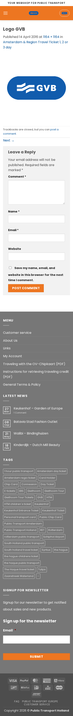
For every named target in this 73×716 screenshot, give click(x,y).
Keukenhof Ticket (53, 510)
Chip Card (11, 484)
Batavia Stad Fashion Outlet (36, 422)
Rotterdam (55, 530)
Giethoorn (34, 491)
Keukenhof (42, 504)
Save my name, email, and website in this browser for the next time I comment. (35, 274)
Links (7, 348)
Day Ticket (47, 484)
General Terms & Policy (22, 384)
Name (14, 211)
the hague (61, 550)
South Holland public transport (24, 543)
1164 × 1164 (51, 37)
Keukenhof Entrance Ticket (21, 510)
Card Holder (47, 477)
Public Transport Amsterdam (23, 523)
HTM (49, 497)
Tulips (42, 569)
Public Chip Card (50, 517)
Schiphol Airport (53, 536)
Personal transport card (20, 517)
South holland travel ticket (21, 550)
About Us (10, 340)
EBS (21, 491)
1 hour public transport (18, 471)
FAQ (16, 701)
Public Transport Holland (20, 530)
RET (42, 530)
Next (8, 140)
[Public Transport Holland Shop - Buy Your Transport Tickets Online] (33, 13)
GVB (40, 497)
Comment (17, 177)
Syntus (46, 550)
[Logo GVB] (36, 87)
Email (13, 230)
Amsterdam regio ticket (19, 477)
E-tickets (9, 491)
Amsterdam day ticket (51, 471)
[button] (5, 13)
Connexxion (29, 484)
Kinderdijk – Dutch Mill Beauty (37, 445)
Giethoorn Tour (54, 491)
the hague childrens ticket (21, 556)
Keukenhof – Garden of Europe (38, 408)
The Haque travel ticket (19, 569)
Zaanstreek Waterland (18, 576)
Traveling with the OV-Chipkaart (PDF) (34, 364)
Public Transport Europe (40, 701)
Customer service (17, 332)
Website (14, 249)
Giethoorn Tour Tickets (18, 497)
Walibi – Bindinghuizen (31, 433)
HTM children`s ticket (17, 504)
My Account (12, 356)
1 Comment (26, 412)
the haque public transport (21, 563)
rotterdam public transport (21, 536)
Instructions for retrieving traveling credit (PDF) (36, 374)
